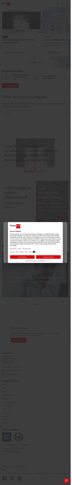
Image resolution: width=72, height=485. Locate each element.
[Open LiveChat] (66, 480)
